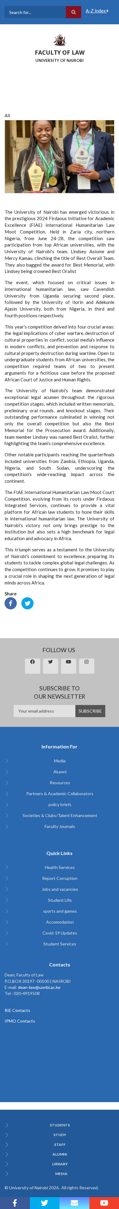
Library (60, 1164)
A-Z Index (96, 10)
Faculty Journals (60, 826)
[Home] (59, 39)
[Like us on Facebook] (15, 1203)
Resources (60, 782)
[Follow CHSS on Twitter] (45, 1203)
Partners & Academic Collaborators (59, 793)
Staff (60, 1144)
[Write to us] (74, 1203)
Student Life (60, 900)
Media (60, 760)
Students (60, 1125)
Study (59, 1135)
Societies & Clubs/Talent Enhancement (60, 815)
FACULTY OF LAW (60, 52)
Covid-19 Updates (59, 932)
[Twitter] (27, 602)
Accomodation (60, 922)
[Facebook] (11, 602)
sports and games (60, 911)
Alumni (60, 771)
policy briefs (60, 804)
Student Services (59, 943)
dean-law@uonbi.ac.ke (39, 987)
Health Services (60, 867)
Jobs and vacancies (60, 889)
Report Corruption (60, 878)
